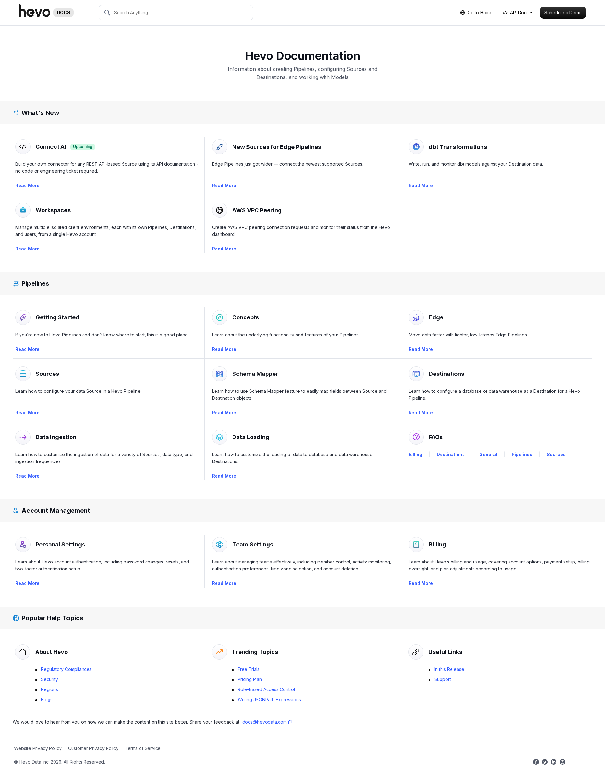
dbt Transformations (458, 147)
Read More (27, 185)
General (488, 454)
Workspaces (53, 210)
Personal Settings (60, 544)
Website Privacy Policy (38, 748)
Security (49, 679)
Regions (49, 689)
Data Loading (250, 437)
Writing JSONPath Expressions (268, 699)
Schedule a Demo (563, 12)
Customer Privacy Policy (93, 748)
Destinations (446, 373)
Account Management (55, 510)
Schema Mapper (255, 373)
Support (442, 679)
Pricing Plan (249, 679)
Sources (47, 373)
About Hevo (51, 652)
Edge (436, 317)
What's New (40, 113)
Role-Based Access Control (265, 689)
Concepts (245, 317)
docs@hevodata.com (264, 721)
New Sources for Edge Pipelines (276, 147)
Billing (415, 454)
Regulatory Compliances (66, 669)
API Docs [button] (519, 12)
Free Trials (248, 669)
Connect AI (51, 146)
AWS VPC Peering (257, 210)
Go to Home (480, 12)
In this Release (448, 669)
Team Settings (252, 544)
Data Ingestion (56, 437)
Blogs (46, 699)
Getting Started (57, 317)
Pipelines (35, 283)
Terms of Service (143, 748)
